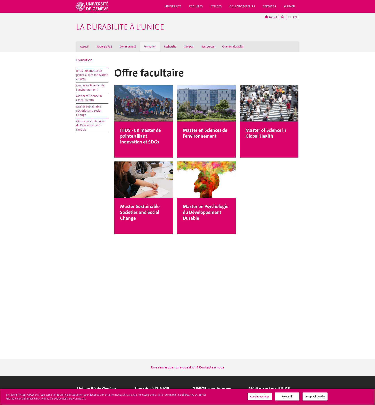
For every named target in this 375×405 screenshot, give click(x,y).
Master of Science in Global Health (89, 98)
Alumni (289, 6)
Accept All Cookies (315, 396)
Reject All (287, 396)
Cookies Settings (259, 396)
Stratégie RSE (104, 46)
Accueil (84, 46)
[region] (187, 397)
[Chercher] (282, 17)
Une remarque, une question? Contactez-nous (187, 367)
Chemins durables (233, 46)
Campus (189, 46)
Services (269, 6)
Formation (150, 46)
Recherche (170, 46)
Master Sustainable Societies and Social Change (88, 111)
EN (295, 17)
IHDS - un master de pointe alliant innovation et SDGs (92, 75)
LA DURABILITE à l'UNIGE (120, 27)
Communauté (128, 46)
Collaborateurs (242, 6)
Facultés (196, 6)
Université (173, 6)
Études (216, 6)
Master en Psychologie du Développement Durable (90, 125)
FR (289, 17)
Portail (272, 17)
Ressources (207, 46)
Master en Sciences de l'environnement (90, 87)
